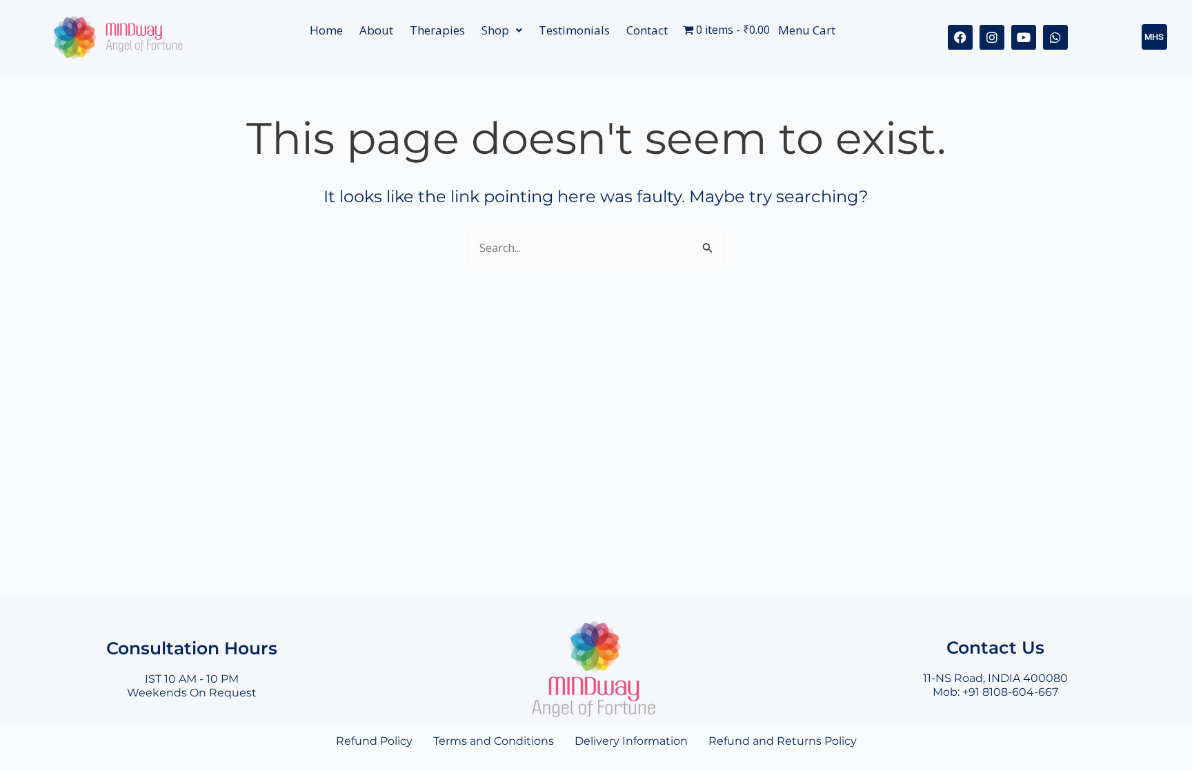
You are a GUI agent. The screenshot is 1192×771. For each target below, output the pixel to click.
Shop (495, 30)
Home (326, 30)
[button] (501, 30)
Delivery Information (631, 741)
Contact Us (995, 647)
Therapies (437, 30)
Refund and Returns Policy (782, 741)
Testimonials (574, 30)
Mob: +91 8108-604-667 (995, 692)
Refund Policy (374, 741)
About (376, 30)
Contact (647, 30)
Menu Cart (806, 30)
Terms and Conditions (493, 741)
